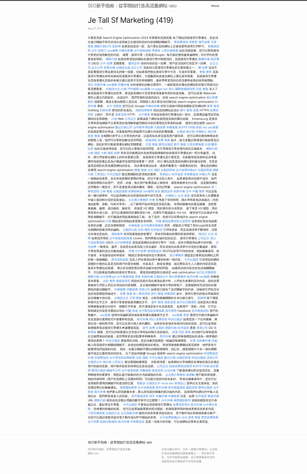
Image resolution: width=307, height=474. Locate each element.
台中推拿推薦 (130, 370)
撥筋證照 (191, 387)
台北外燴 (170, 370)
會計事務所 (176, 255)
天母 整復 (152, 144)
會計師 (190, 131)
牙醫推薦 (132, 289)
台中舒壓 (93, 421)
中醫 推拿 (132, 310)
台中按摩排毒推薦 (152, 225)
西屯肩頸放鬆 (119, 259)
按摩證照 (161, 319)
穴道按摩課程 (96, 242)
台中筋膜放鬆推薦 (120, 238)
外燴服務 (120, 289)
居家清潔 (120, 114)
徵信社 (202, 234)
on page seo (159, 89)
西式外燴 (165, 336)
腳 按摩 (203, 67)
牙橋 (131, 251)
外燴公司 (205, 174)
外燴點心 (201, 131)
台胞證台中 (161, 276)
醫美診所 (134, 63)
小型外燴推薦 (169, 50)
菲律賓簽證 (191, 174)
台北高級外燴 (129, 413)
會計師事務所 (177, 276)
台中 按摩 (106, 63)
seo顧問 (148, 191)
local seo (167, 383)
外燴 (152, 200)
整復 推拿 (140, 170)
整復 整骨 (206, 72)
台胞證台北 (113, 89)
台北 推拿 (184, 195)
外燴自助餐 (126, 50)
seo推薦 (213, 127)
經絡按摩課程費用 (180, 366)
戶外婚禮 (133, 89)
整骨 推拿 (213, 106)
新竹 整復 (180, 144)
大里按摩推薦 (195, 144)
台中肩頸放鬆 (142, 50)
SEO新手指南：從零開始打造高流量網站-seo (132, 5)
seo (204, 127)
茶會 (198, 127)
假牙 (157, 191)
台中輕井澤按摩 (143, 127)
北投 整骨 (109, 281)
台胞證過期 (120, 191)
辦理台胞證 (166, 144)
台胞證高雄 (168, 170)
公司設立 (130, 118)
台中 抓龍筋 (114, 106)
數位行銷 (170, 357)
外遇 (193, 340)
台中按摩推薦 (122, 242)
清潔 (175, 332)
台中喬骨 (144, 114)
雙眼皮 (141, 383)
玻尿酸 (190, 374)
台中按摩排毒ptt (186, 170)
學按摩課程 (181, 42)
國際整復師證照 (185, 89)
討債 (123, 89)
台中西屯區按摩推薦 (151, 310)
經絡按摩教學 (144, 110)
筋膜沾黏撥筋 (108, 421)
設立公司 (97, 67)
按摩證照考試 (181, 404)
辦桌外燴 (213, 396)
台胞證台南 (123, 67)
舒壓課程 (170, 293)
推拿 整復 (94, 136)
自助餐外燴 (203, 340)
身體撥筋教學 (128, 387)
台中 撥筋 (154, 170)
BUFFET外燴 (187, 127)
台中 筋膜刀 (99, 50)
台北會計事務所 (138, 200)
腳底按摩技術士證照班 (176, 221)
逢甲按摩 (204, 42)
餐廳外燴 (204, 59)
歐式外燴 (192, 276)
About (215, 5)
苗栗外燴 (109, 67)
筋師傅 (116, 46)
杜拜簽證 (177, 174)
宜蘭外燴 (123, 84)
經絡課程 (151, 140)
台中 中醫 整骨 (195, 191)
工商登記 (100, 174)
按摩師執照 (135, 191)
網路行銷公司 (102, 46)
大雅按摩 (159, 127)
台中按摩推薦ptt (170, 417)
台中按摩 (140, 251)
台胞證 (181, 131)
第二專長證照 (141, 293)
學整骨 (193, 42)
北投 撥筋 (144, 229)
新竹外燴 (161, 387)
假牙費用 (171, 310)
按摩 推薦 (164, 140)
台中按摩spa (108, 276)
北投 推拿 (185, 332)
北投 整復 (202, 89)
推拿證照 (157, 370)
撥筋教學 (117, 234)
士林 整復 (106, 191)
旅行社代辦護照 (206, 272)
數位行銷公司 (123, 127)
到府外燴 (105, 110)
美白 (90, 84)
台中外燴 (167, 400)
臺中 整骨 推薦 (189, 110)
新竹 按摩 (149, 328)
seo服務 (112, 50)
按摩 (117, 153)
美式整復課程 (200, 310)
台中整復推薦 (125, 276)
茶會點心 (165, 174)
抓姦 (214, 340)
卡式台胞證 (114, 174)
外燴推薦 (172, 127)
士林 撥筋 (94, 153)
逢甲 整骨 (157, 302)
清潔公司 (144, 289)
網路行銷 (111, 59)
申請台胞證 (175, 319)
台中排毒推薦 (146, 387)
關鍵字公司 (114, 370)
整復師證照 (123, 281)
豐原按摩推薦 (209, 417)
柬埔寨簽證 (154, 251)
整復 (197, 417)
